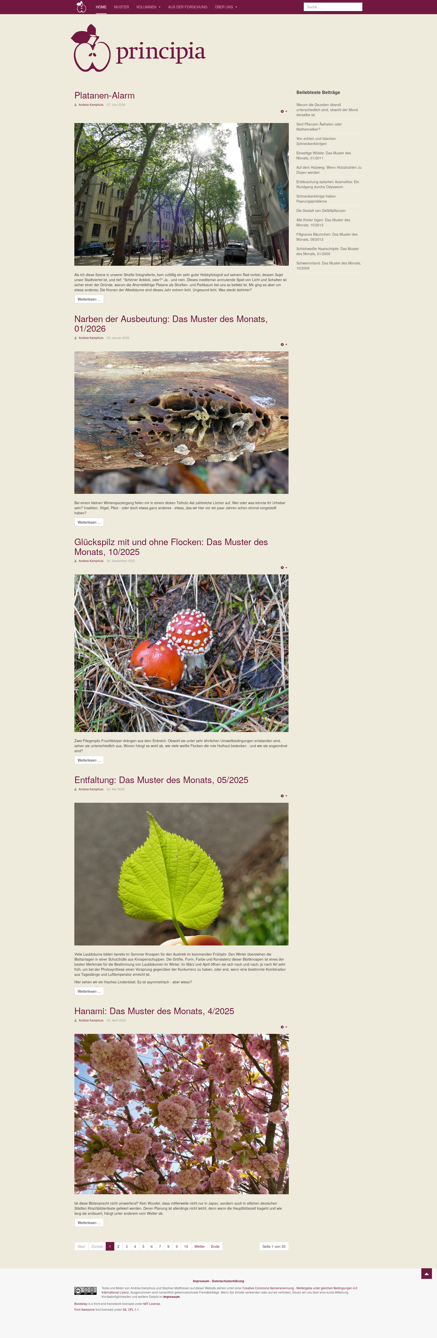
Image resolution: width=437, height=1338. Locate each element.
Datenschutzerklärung (228, 1281)
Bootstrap (81, 1303)
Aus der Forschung (187, 6)
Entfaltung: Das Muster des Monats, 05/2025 (161, 779)
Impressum (201, 1281)
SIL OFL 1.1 (131, 1309)
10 (186, 1246)
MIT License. (152, 1303)
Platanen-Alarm (104, 94)
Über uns (224, 6)
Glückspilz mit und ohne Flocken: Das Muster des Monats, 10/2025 (171, 546)
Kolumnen (147, 6)
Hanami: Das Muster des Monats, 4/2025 (154, 1010)
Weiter (199, 1246)
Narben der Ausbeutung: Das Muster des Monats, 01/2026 (171, 323)
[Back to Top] (426, 1273)
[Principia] (81, 7)
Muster (121, 6)
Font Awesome (84, 1309)
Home (101, 6)
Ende (215, 1246)
